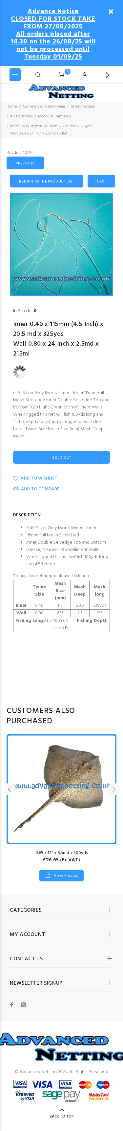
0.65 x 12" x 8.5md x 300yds (61, 853)
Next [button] (113, 789)
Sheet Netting (82, 106)
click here (81, 576)
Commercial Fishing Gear (44, 106)
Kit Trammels (21, 116)
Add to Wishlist (39, 478)
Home (12, 106)
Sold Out (61, 458)
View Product (65, 876)
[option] (61, 244)
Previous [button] (9, 789)
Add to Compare (40, 489)
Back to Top (62, 1116)
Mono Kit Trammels (54, 116)
